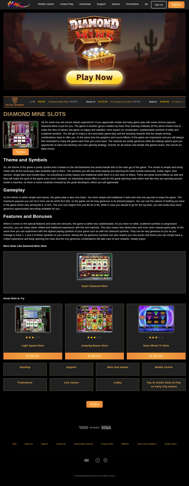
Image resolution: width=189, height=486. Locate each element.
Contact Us (61, 444)
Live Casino (71, 382)
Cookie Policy (171, 444)
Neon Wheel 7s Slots (156, 345)
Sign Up (159, 5)
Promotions (132, 4)
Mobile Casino (46, 4)
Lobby (118, 382)
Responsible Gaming (83, 444)
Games (116, 4)
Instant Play (66, 4)
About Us (29, 444)
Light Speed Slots (33, 345)
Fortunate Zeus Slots (114, 102)
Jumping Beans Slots (94, 345)
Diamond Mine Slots (52, 102)
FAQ (14, 444)
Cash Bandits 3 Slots (176, 102)
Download (85, 4)
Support (101, 4)
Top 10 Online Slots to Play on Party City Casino (164, 384)
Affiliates (125, 444)
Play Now (176, 5)
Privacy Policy (107, 444)
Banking (25, 367)
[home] (18, 7)
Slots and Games (117, 367)
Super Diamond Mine (94, 286)
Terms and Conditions (146, 444)
